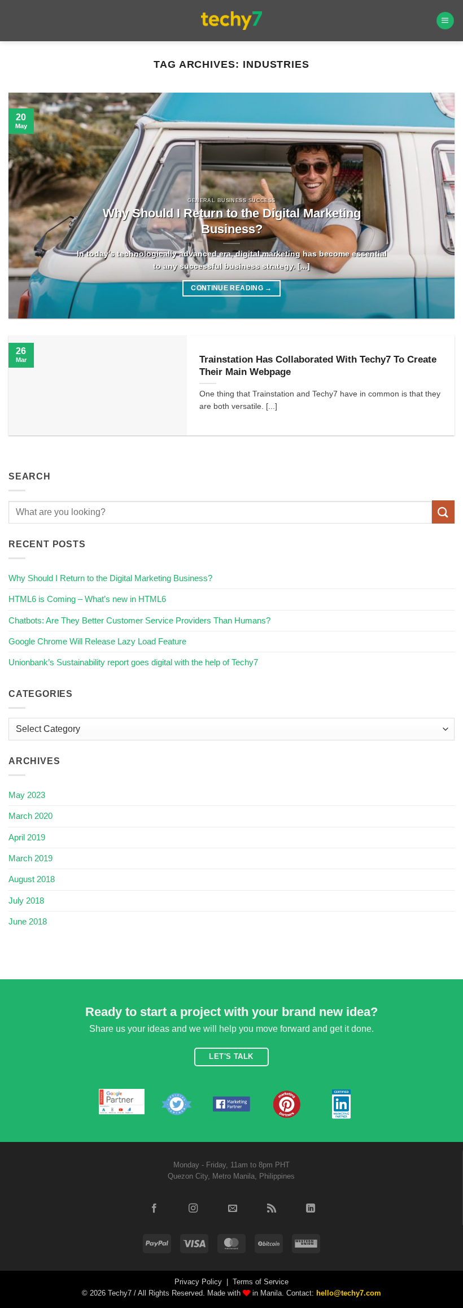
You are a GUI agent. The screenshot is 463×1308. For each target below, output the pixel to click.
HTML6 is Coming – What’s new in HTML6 (87, 599)
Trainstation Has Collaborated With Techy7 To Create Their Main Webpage (317, 365)
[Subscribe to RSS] (271, 1209)
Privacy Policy (198, 1282)
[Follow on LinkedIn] (310, 1209)
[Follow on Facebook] (154, 1209)
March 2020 (30, 816)
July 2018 (26, 900)
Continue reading (231, 288)
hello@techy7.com (348, 1293)
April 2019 (26, 837)
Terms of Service (261, 1282)
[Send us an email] (232, 1209)
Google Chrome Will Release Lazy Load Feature (97, 641)
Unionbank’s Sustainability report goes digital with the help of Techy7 (133, 662)
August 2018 (31, 879)
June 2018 (27, 921)
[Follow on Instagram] (193, 1209)
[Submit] (443, 512)
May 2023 (26, 795)
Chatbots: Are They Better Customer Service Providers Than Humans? (139, 620)
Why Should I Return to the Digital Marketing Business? (232, 221)
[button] (444, 20)
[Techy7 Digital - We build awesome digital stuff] (232, 20)
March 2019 (30, 858)
